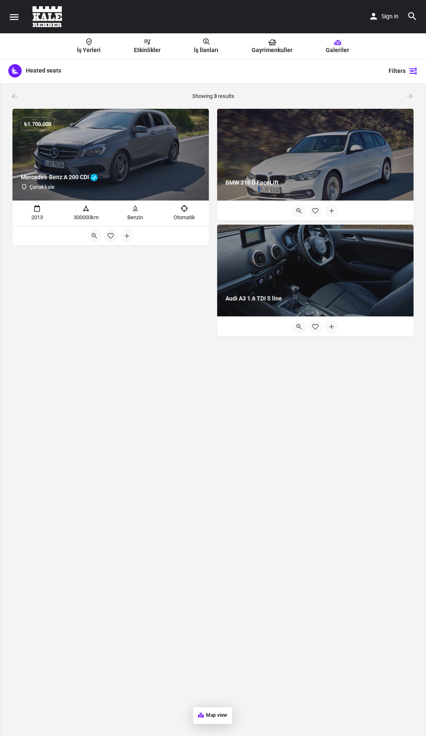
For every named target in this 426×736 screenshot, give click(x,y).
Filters (397, 71)
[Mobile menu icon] (14, 17)
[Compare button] (127, 236)
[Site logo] (48, 16)
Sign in (390, 16)
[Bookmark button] (110, 236)
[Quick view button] (94, 236)
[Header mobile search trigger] (412, 16)
